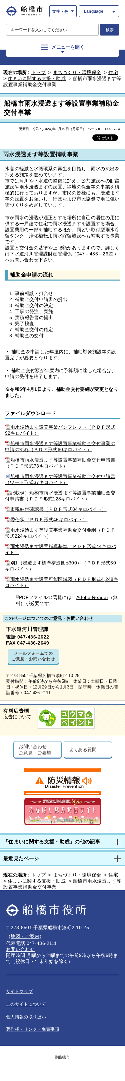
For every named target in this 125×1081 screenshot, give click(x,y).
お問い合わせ (20, 949)
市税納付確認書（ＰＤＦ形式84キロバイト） (58, 509)
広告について (17, 716)
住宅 (113, 72)
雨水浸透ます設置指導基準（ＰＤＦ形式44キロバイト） (60, 549)
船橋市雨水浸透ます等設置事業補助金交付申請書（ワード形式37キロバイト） (60, 479)
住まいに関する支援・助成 (37, 78)
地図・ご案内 (25, 936)
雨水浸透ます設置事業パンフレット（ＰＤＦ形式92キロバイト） (60, 430)
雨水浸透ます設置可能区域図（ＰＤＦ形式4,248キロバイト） (61, 582)
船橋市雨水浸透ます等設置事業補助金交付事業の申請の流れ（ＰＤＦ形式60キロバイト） (60, 446)
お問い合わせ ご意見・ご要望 (35, 749)
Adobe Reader (92, 597)
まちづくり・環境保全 (77, 72)
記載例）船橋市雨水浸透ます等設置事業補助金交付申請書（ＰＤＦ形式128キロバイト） (60, 495)
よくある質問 (83, 749)
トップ (38, 72)
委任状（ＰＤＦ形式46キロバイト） (48, 519)
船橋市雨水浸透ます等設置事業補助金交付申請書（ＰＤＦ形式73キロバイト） (60, 463)
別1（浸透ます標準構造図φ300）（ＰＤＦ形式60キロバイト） (60, 566)
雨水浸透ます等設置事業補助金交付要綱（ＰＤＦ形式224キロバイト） (60, 533)
